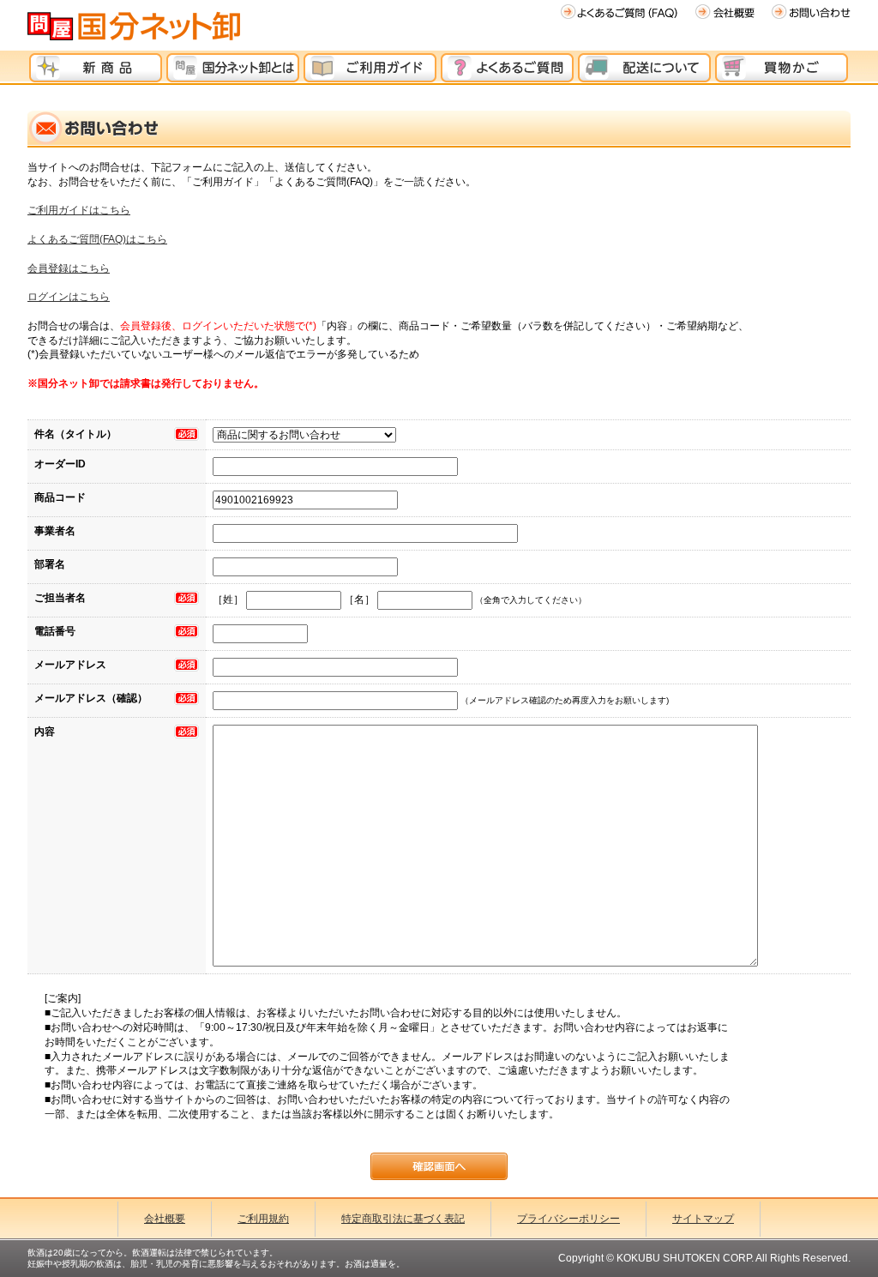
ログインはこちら (68, 297)
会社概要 (164, 1219)
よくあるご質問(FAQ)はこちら (97, 239)
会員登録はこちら (68, 268)
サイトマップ (703, 1219)
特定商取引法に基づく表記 (403, 1219)
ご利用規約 (263, 1219)
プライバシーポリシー (568, 1219)
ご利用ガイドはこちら (78, 210)
